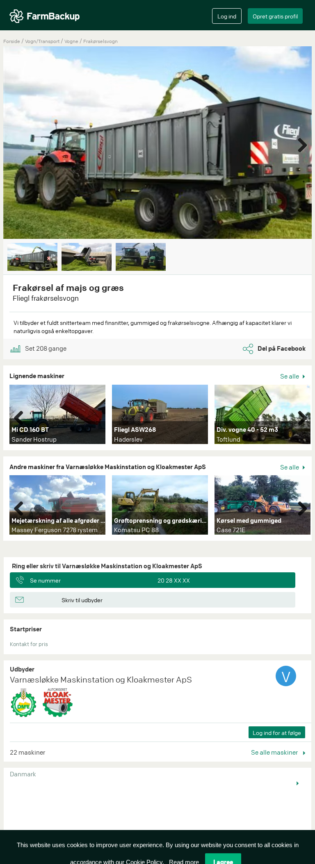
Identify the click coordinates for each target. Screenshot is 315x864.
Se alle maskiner (275, 752)
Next (299, 143)
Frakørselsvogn (100, 41)
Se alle (290, 376)
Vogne (72, 41)
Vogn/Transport (43, 41)
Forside (11, 41)
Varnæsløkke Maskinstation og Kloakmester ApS (101, 679)
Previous (22, 416)
